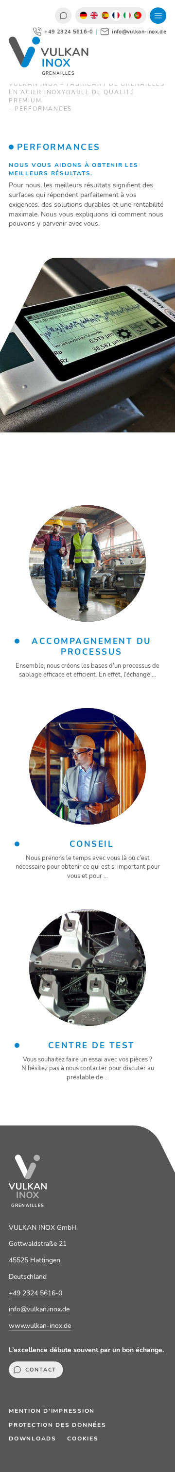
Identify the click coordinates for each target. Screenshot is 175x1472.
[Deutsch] (83, 15)
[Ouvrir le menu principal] (158, 15)
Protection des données (57, 1425)
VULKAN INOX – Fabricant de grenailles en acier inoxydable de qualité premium (87, 92)
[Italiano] (127, 15)
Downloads (32, 1438)
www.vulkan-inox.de (40, 1325)
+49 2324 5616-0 (35, 1293)
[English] (94, 15)
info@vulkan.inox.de (39, 1309)
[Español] (105, 15)
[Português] (138, 15)
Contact (63, 15)
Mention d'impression (52, 1411)
